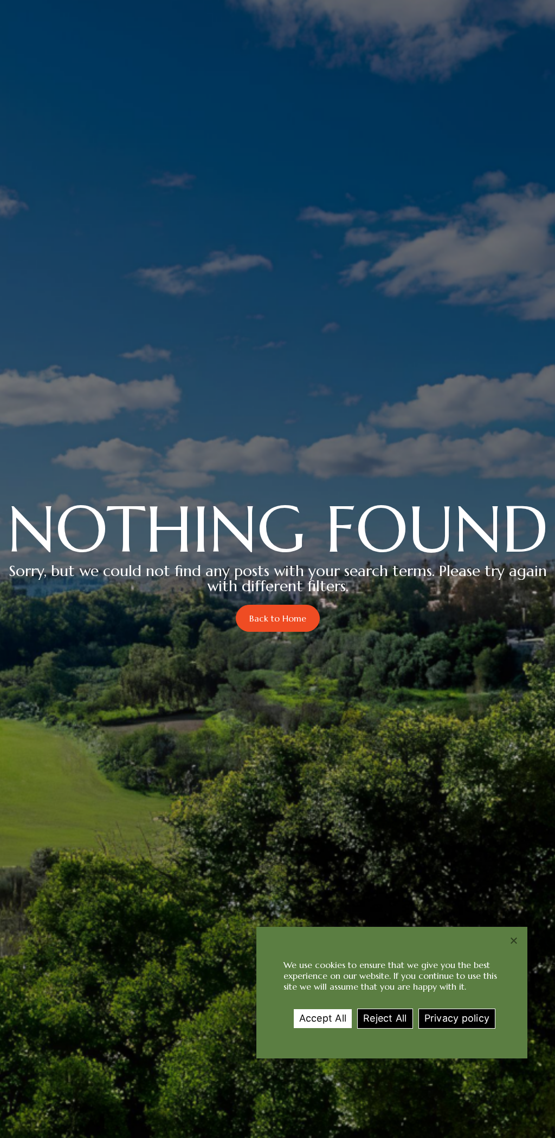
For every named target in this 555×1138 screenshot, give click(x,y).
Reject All (385, 1018)
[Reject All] (513, 940)
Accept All (323, 1018)
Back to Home (277, 618)
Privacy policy (457, 1018)
